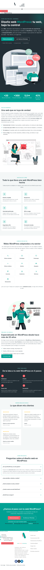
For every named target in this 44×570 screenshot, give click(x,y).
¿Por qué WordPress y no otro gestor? (11, 466)
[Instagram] (19, 561)
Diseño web (32, 535)
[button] (22, 9)
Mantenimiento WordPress (36, 540)
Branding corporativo (34, 551)
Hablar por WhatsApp (23, 39)
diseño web (36, 523)
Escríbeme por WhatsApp (28, 517)
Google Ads (32, 546)
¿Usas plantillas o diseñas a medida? (11, 478)
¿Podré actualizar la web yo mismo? (11, 483)
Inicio (2, 12)
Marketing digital (34, 543)
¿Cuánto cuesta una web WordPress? (11, 489)
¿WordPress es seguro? (8, 495)
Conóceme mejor (7, 356)
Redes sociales (33, 548)
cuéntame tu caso (27, 286)
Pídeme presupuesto (7, 39)
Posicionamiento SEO (34, 538)
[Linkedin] (21, 561)
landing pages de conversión (21, 523)
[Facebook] (16, 561)
